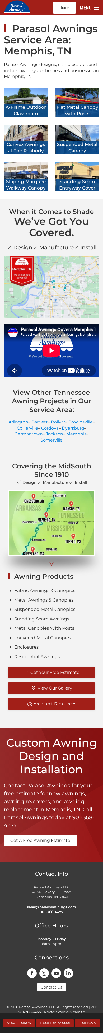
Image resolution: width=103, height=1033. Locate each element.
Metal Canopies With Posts (44, 628)
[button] (89, 7)
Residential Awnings (37, 656)
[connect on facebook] (32, 973)
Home (64, 7)
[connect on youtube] (56, 973)
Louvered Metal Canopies (42, 637)
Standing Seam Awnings (41, 619)
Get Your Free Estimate (54, 672)
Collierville (27, 428)
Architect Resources (55, 703)
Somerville (51, 440)
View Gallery (19, 1023)
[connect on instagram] (44, 973)
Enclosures (26, 647)
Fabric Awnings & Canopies (44, 590)
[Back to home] (17, 7)
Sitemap (77, 1012)
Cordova (50, 428)
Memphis (76, 433)
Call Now (87, 1023)
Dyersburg (73, 428)
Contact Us (51, 987)
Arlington (18, 422)
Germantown (29, 433)
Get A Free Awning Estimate (40, 840)
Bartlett (39, 422)
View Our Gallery (55, 688)
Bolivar (58, 422)
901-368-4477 (51, 912)
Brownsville (80, 422)
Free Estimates (55, 1023)
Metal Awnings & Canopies (43, 600)
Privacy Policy (56, 1012)
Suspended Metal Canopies (44, 609)
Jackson (54, 433)
